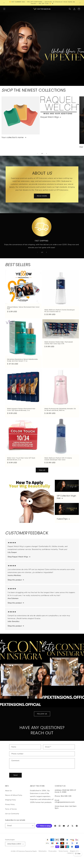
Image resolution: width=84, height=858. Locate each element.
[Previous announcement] (4, 3)
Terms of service (63, 851)
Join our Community (12, 814)
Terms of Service (11, 809)
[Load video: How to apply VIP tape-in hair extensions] (29, 501)
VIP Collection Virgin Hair (66, 497)
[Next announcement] (80, 3)
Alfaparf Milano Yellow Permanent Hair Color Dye (23, 308)
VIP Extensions (20, 851)
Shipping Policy (10, 800)
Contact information (73, 853)
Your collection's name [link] (13, 137)
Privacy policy (53, 851)
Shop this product (15, 580)
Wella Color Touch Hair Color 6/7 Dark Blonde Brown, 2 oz (21, 459)
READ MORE (42, 196)
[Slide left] (37, 153)
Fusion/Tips (62, 519)
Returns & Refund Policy (13, 795)
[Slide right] (46, 153)
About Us (8, 791)
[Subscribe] (32, 825)
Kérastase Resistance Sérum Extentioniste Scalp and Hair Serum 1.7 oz (22, 360)
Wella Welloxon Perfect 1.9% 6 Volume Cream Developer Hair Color (58, 459)
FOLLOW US (42, 714)
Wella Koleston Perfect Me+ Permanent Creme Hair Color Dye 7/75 (58, 343)
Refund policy (43, 851)
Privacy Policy (10, 804)
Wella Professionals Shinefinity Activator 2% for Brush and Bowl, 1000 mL (60, 409)
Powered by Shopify (31, 851)
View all (42, 470)
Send (16, 775)
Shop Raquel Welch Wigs (18, 557)
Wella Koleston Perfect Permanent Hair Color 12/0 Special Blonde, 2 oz (21, 409)
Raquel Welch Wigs (49, 117)
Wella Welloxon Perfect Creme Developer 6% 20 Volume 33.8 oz (59, 311)
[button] (4, 9)
